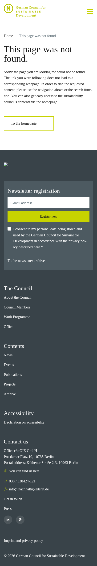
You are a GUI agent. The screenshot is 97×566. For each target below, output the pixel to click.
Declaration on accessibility (24, 422)
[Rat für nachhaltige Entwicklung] (25, 10)
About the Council (17, 297)
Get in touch (13, 499)
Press (8, 509)
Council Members (17, 307)
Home (8, 36)
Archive (10, 394)
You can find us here (24, 471)
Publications (13, 375)
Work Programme (17, 317)
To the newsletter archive (26, 261)
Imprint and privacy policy (23, 541)
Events (9, 365)
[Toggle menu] (90, 11)
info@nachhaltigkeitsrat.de (29, 489)
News (8, 355)
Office (8, 327)
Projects (10, 384)
